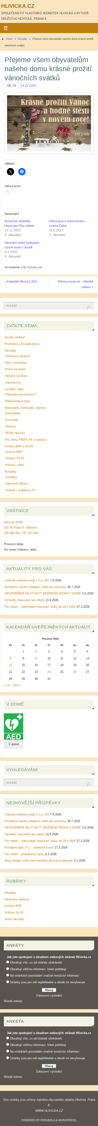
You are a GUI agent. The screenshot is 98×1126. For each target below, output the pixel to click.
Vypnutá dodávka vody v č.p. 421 (27, 580)
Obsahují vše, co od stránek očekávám (36, 962)
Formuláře (11, 420)
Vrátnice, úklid (14, 465)
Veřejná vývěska (16, 376)
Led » (16, 685)
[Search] (88, 307)
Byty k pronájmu (16, 362)
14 (10, 665)
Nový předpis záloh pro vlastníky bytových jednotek (39, 860)
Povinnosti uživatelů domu (22, 344)
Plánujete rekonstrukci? (20, 394)
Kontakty (10, 471)
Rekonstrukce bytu (17, 401)
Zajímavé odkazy (16, 483)
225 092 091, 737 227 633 (21, 533)
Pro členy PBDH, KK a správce (26, 439)
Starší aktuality (15, 919)
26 (74, 672)
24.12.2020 (28, 85)
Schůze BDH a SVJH (19, 446)
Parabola (48, 1120)
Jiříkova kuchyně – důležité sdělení (75, 284)
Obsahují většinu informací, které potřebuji (38, 969)
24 (49, 672)
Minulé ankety (13, 1001)
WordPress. (67, 1120)
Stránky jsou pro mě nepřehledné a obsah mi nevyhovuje (47, 982)
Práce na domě (15, 369)
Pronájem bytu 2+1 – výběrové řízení (29, 847)
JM (14, 85)
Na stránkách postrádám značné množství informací (44, 975)
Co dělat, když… (16, 389)
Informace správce (17, 356)
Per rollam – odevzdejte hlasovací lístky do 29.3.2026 (40, 606)
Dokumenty (12, 413)
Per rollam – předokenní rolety (24, 854)
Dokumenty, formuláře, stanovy (25, 407)
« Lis (7, 685)
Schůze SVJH (14, 458)
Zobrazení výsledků (49, 995)
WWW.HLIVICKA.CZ (49, 1110)
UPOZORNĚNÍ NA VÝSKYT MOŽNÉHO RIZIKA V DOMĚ (43, 593)
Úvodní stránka (15, 337)
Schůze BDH (13, 452)
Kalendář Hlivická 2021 (21, 281)
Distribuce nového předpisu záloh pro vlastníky (35, 587)
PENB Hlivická (15, 433)
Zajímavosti (13, 382)
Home (9, 38)
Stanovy (10, 426)
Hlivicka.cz (17, 6)
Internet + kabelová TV (20, 490)
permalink (34, 267)
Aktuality (22, 38)
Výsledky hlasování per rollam (24, 600)
